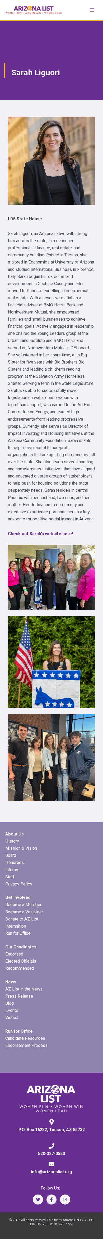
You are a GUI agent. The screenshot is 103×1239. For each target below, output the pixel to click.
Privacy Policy (18, 884)
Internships (15, 926)
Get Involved (18, 897)
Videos (11, 1017)
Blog (9, 1003)
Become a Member (23, 904)
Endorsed (14, 954)
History (12, 841)
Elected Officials (20, 961)
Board (10, 855)
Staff (10, 876)
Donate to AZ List (21, 919)
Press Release (19, 996)
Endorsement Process (26, 1045)
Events (11, 1010)
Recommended (19, 968)
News (10, 981)
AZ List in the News (24, 989)
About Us (14, 834)
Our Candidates (20, 946)
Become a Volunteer (24, 911)
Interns (11, 869)
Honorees (14, 862)
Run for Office (18, 933)
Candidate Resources (25, 1038)
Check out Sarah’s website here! (40, 533)
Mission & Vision (21, 848)
